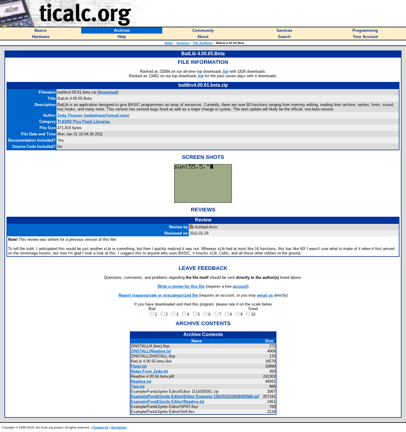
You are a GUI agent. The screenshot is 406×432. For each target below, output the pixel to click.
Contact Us (100, 427)
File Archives (203, 43)
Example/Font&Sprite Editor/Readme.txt (167, 401)
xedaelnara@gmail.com (106, 115)
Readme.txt (141, 381)
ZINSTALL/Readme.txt (151, 351)
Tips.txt (137, 386)
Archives (183, 43)
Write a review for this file (181, 286)
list (225, 71)
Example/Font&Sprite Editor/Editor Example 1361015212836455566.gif (195, 396)
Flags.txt (139, 366)
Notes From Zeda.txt (149, 371)
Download (108, 92)
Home (169, 43)
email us (265, 295)
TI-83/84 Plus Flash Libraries (83, 121)
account (240, 286)
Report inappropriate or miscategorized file (158, 295)
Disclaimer (119, 427)
